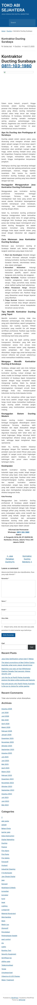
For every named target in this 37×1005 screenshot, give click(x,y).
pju (2, 943)
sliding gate (5, 961)
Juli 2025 (4, 757)
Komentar (5, 578)
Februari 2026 (6, 731)
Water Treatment (7, 980)
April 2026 (5, 724)
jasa (2, 880)
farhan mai (8, 46)
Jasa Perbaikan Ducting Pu (9, 559)
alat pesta (5, 821)
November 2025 (7, 742)
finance (4, 847)
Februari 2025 (6, 775)
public (3, 947)
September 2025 (7, 749)
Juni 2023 (5, 801)
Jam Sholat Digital (8, 876)
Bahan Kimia (6, 828)
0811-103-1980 (16, 65)
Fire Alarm (5, 851)
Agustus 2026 (6, 709)
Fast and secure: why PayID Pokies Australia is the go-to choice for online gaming (18, 685)
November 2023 (7, 783)
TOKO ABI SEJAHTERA (13, 7)
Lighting (4, 906)
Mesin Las (5, 924)
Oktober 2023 (6, 786)
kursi (3, 899)
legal (3, 902)
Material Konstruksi (8, 913)
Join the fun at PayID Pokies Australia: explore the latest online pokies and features (18, 678)
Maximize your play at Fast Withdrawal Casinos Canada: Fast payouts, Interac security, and (16, 671)
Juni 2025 (5, 761)
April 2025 (5, 768)
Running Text (6, 950)
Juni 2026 (5, 716)
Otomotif (4, 928)
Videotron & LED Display (10, 976)
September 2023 (7, 790)
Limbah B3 (5, 910)
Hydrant (4, 865)
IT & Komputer (6, 873)
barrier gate (5, 832)
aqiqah (4, 825)
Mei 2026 (5, 720)
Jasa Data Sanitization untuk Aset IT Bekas (17, 659)
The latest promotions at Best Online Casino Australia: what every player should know (17, 664)
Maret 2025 (5, 772)
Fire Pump (5, 854)
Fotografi (4, 862)
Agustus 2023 (6, 794)
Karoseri (4, 884)
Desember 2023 (7, 779)
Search (32, 22)
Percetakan (5, 932)
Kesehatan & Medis (8, 888)
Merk (3, 921)
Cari (3, 643)
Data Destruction (7, 836)
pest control (6, 939)
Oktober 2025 (6, 746)
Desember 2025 (7, 738)
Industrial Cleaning (8, 869)
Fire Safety (5, 858)
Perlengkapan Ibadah (9, 936)
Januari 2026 (6, 735)
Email (3, 609)
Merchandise (6, 917)
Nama (3, 601)
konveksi (4, 895)
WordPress (14, 998)
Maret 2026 (5, 727)
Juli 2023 (4, 797)
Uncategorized (7, 973)
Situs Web (4, 618)
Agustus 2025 (6, 753)
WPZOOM (22, 1000)
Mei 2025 (5, 764)
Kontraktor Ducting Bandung (27, 559)
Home (3, 31)
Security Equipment (8, 954)
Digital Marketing (7, 840)
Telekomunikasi (7, 965)
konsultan (5, 891)
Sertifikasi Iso (6, 958)
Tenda (3, 969)
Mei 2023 (5, 805)
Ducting (9, 31)
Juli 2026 (4, 713)
